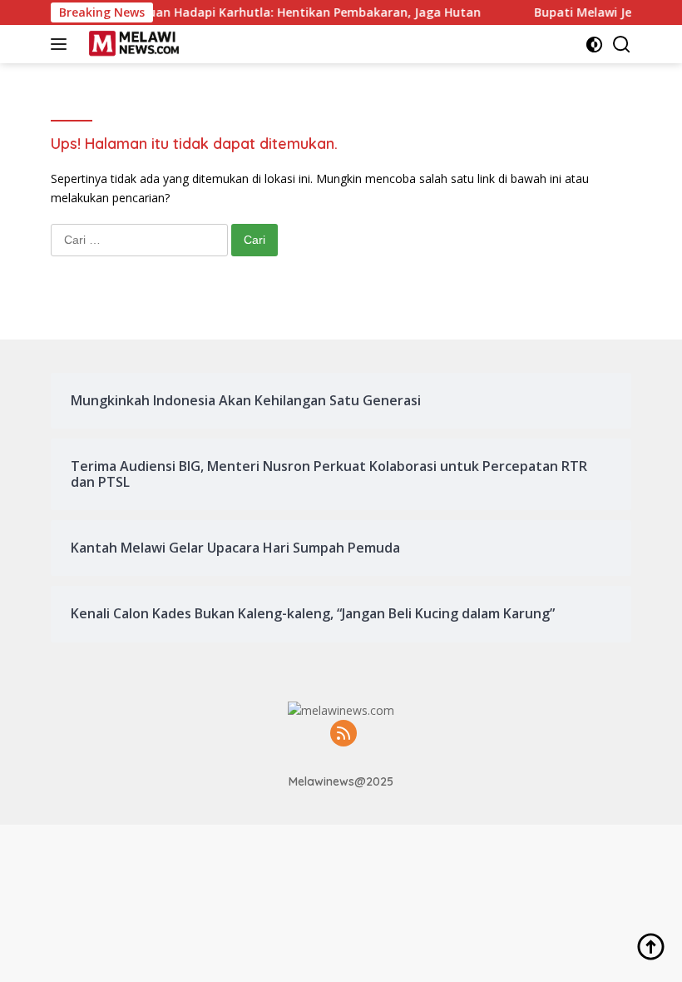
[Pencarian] (621, 44)
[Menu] (62, 44)
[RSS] (343, 734)
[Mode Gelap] (594, 44)
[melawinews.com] (131, 44)
